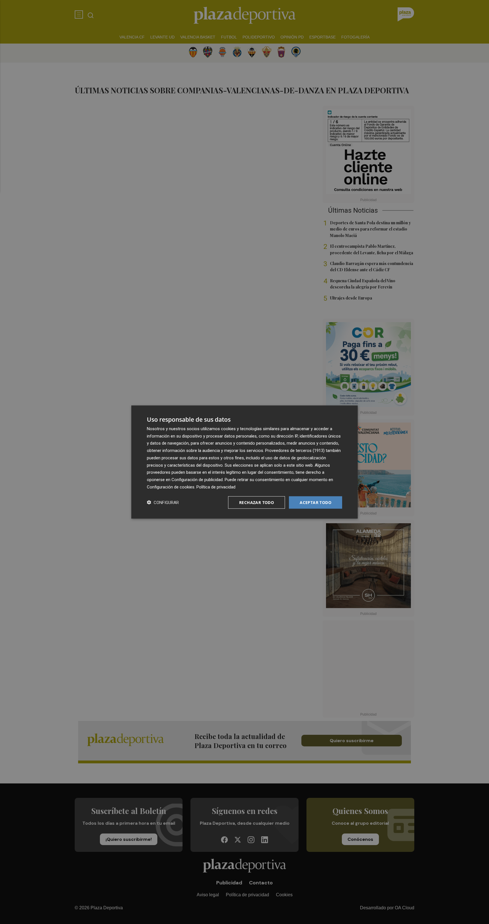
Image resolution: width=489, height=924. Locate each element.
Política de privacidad (215, 486)
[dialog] (244, 462)
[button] (163, 502)
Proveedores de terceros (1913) (295, 450)
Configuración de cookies (170, 486)
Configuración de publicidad (197, 479)
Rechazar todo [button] (256, 502)
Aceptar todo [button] (315, 502)
